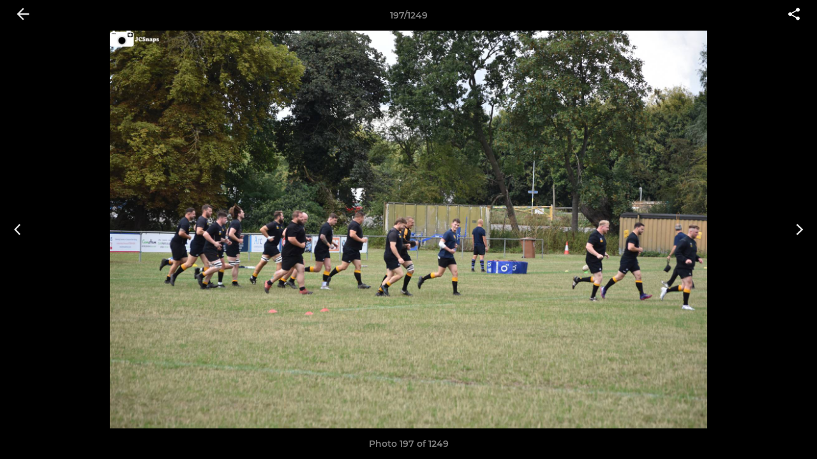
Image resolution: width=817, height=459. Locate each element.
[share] (794, 15)
